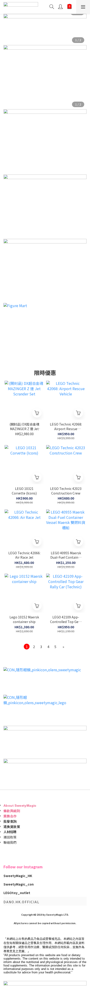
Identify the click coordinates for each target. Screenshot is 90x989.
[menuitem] (27, 646)
